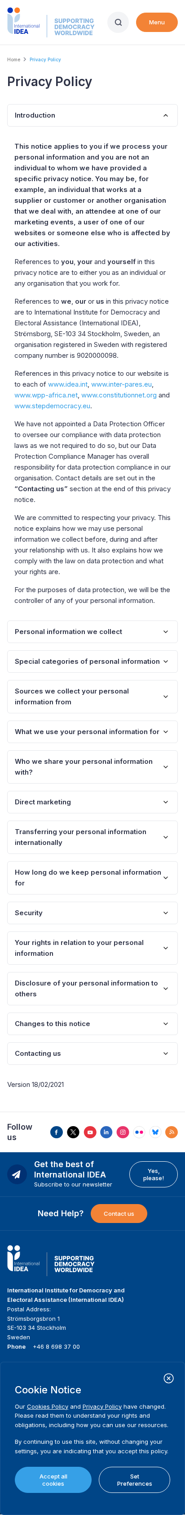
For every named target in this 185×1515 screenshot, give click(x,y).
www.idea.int (68, 384)
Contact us (119, 1213)
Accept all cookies (53, 1480)
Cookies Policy (47, 1406)
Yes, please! (153, 1174)
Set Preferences (134, 1480)
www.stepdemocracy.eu (52, 406)
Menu (157, 22)
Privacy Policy (102, 1406)
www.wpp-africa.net (46, 395)
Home (13, 59)
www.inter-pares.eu (121, 384)
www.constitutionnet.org (119, 395)
